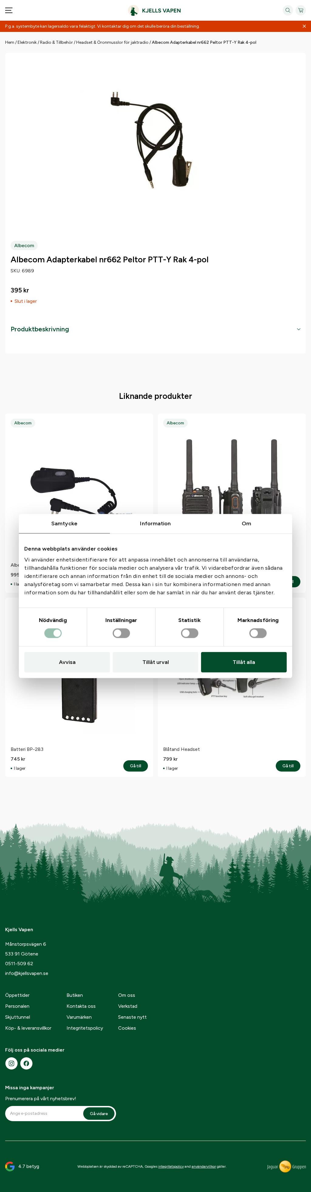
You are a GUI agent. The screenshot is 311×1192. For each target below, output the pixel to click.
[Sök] (288, 10)
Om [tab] (246, 523)
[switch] (121, 633)
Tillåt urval (155, 662)
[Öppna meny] (9, 10)
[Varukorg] (301, 10)
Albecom (24, 245)
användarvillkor (204, 1166)
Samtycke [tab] (64, 523)
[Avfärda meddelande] (304, 26)
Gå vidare (99, 1113)
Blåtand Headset (181, 749)
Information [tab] (155, 523)
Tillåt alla (244, 662)
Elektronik (27, 42)
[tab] (155, 329)
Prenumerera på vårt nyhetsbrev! (40, 1098)
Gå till (139, 766)
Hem (9, 42)
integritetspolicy (171, 1166)
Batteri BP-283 (27, 749)
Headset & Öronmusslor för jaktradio (112, 42)
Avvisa (67, 662)
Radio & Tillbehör (56, 42)
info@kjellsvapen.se (26, 973)
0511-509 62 (19, 963)
